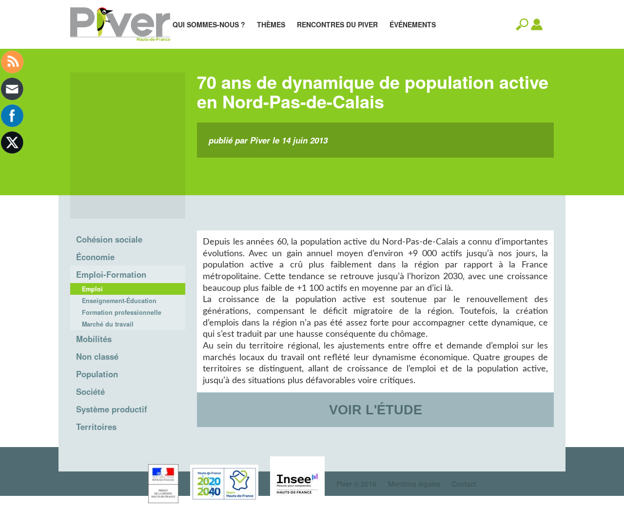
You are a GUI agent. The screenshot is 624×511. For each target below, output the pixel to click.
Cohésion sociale (109, 239)
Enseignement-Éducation (119, 300)
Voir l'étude (375, 409)
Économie (95, 257)
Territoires (96, 426)
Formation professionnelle (121, 312)
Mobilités (94, 339)
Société (90, 391)
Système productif (111, 409)
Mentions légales (414, 484)
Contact (464, 484)
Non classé (97, 356)
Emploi (92, 289)
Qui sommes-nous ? (209, 24)
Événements (413, 24)
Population (97, 374)
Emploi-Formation (111, 274)
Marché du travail (108, 324)
